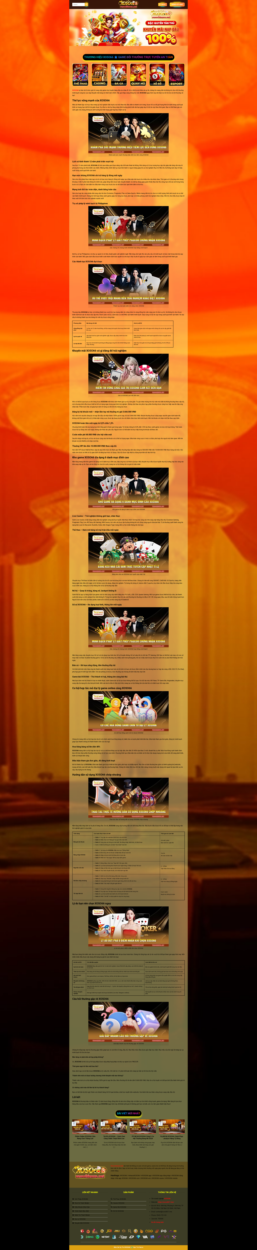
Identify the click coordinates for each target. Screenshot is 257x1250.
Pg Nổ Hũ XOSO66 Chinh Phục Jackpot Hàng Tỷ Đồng (171, 1137)
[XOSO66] (128, 4)
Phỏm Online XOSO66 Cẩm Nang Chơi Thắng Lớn (85, 1137)
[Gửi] (86, 4)
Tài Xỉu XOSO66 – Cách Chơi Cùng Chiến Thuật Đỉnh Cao (114, 1137)
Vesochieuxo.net (117, 1166)
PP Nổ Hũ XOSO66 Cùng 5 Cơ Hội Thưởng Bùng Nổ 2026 (143, 1137)
